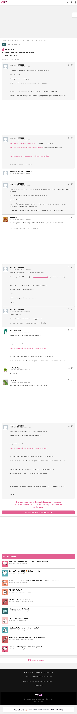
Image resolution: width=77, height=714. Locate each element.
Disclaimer (38, 686)
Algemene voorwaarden (33, 672)
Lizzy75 (13, 380)
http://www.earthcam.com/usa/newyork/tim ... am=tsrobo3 (29, 156)
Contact (28, 677)
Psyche (12, 563)
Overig (12, 582)
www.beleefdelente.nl (40, 277)
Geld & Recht (14, 611)
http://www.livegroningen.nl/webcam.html (23, 143)
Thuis (12, 620)
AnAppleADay (15, 368)
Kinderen (13, 630)
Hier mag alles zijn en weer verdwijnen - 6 (25, 647)
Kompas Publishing (56, 710)
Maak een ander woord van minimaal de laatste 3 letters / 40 (34, 581)
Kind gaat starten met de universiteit (24, 628)
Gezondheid (14, 592)
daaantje (13, 217)
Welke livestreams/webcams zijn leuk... (32, 40)
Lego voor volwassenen (18, 618)
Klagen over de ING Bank (19, 609)
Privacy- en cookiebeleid (42, 677)
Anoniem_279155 (17, 65)
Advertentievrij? (46, 681)
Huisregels (48, 672)
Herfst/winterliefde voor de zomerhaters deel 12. (28, 562)
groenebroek (15, 330)
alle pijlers (15, 44)
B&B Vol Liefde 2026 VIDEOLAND (22, 599)
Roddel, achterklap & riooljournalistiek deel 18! (27, 637)
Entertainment (15, 601)
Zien (11, 40)
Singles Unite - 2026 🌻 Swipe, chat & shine (26, 571)
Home (4, 40)
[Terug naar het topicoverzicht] (4, 46)
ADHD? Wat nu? (15, 590)
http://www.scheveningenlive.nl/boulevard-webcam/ (27, 147)
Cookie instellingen (31, 681)
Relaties (13, 573)
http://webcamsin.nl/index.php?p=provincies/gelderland (28, 348)
